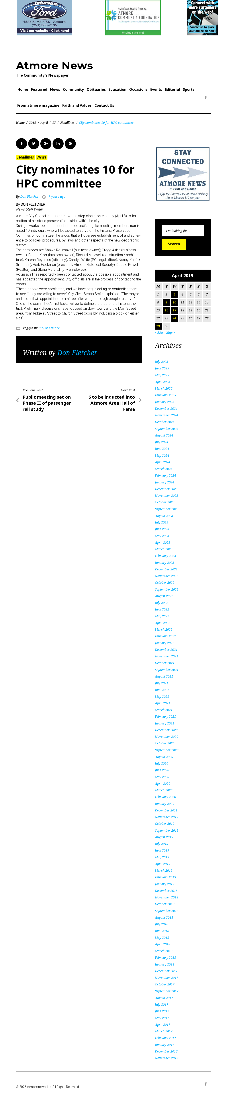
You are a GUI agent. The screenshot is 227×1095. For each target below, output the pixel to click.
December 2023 (166, 489)
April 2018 (162, 944)
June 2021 (162, 690)
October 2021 (164, 663)
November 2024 (166, 415)
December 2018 (166, 890)
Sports (188, 89)
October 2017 (164, 984)
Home (23, 89)
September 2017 (166, 991)
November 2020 (166, 736)
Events (156, 89)
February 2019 (165, 877)
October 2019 (164, 823)
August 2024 (164, 435)
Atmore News (54, 65)
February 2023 (165, 556)
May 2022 (162, 616)
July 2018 (161, 924)
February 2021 (165, 716)
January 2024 (164, 482)
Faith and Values (77, 105)
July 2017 (161, 1004)
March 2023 (163, 549)
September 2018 (166, 911)
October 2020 (164, 743)
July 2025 (161, 361)
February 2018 (165, 957)
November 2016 (166, 1058)
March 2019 (163, 870)
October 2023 (164, 502)
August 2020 (164, 757)
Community (73, 89)
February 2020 (165, 797)
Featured (39, 89)
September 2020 (166, 750)
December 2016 (166, 1051)
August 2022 (164, 596)
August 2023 (164, 516)
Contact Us (104, 105)
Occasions (138, 89)
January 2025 (164, 402)
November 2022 (166, 576)
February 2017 (165, 1038)
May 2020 (162, 777)
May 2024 (162, 455)
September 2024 (166, 429)
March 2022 (163, 629)
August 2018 (164, 917)
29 (158, 326)
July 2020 (161, 763)
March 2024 (163, 469)
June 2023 (162, 529)
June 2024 (162, 448)
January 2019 (164, 884)
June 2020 (162, 770)
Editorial (172, 89)
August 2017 (164, 998)
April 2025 (162, 382)
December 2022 (166, 569)
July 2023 (161, 522)
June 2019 (162, 850)
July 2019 (161, 844)
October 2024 (164, 422)
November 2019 (166, 817)
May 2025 (162, 375)
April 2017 (162, 1024)
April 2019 (162, 864)
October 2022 (164, 582)
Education (117, 89)
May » (170, 332)
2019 (32, 122)
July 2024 (161, 442)
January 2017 (164, 1045)
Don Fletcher (29, 196)
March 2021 (163, 710)
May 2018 (162, 937)
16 (166, 310)
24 (174, 318)
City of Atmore (49, 328)
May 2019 (162, 857)
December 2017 (166, 971)
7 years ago (57, 196)
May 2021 (162, 696)
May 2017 (162, 1018)
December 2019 (166, 810)
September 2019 (166, 830)
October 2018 (164, 904)
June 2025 (162, 368)
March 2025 (163, 388)
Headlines (67, 122)
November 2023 (166, 495)
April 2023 (162, 542)
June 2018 (162, 931)
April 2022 (162, 623)
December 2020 (166, 730)
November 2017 (166, 977)
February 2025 (165, 395)
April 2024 (162, 462)
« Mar (159, 332)
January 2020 (164, 803)
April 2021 (162, 703)
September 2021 (166, 670)
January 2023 (164, 562)
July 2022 (161, 603)
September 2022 (166, 589)
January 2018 (164, 964)
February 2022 (165, 636)
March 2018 (163, 951)
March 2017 (163, 1031)
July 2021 (161, 683)
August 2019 (164, 837)
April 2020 (162, 783)
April (44, 122)
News (55, 89)
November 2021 (166, 656)
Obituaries (96, 89)
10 (174, 302)
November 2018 (166, 897)
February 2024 (165, 475)
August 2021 (164, 676)
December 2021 (166, 649)
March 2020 (163, 790)
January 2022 (164, 643)
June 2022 (162, 609)
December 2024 (166, 408)
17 (54, 122)
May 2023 (162, 536)
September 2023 (166, 509)
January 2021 (164, 723)
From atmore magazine (38, 105)
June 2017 (162, 1011)
